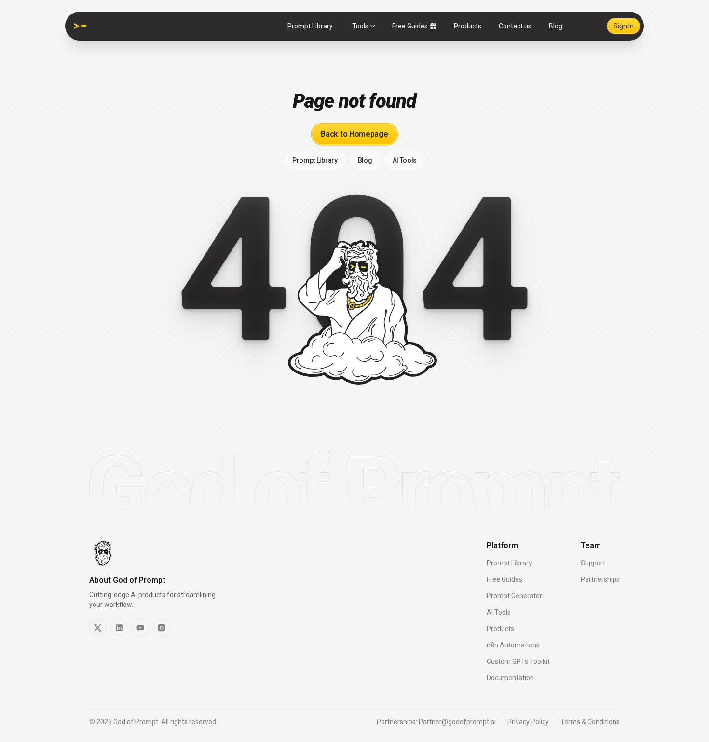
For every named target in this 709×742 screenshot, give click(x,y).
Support (593, 563)
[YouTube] (140, 627)
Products (467, 26)
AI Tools (499, 612)
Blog (555, 26)
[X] (98, 627)
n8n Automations (513, 645)
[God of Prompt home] (80, 26)
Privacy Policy (528, 722)
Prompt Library (310, 26)
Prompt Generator (514, 596)
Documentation (510, 678)
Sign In (624, 26)
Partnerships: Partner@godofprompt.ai (436, 722)
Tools (360, 26)
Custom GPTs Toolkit (518, 661)
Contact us (515, 26)
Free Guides (410, 26)
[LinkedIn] (119, 627)
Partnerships (600, 579)
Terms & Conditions (590, 722)
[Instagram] (161, 627)
